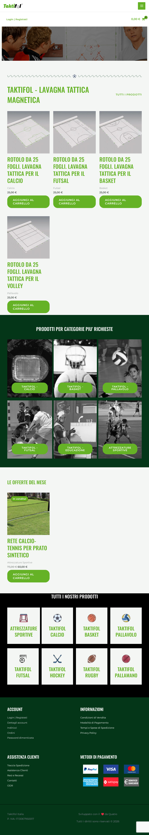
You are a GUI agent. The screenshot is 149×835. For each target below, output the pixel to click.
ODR (10, 785)
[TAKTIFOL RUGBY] (91, 658)
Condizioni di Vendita (93, 717)
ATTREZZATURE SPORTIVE (23, 631)
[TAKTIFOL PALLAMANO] (126, 658)
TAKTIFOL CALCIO (57, 631)
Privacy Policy (88, 733)
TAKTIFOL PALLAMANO (126, 672)
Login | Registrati (17, 717)
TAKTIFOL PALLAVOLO (126, 631)
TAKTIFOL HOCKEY (57, 672)
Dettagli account (17, 722)
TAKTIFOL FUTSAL (23, 672)
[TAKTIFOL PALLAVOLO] (126, 618)
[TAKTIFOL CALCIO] (57, 618)
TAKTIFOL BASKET (91, 631)
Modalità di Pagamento (94, 722)
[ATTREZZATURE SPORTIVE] (23, 618)
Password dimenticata (20, 737)
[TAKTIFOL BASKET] (91, 618)
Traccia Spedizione (18, 765)
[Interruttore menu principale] (141, 6)
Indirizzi (12, 727)
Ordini (11, 733)
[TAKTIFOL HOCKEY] (57, 658)
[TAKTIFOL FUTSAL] (23, 658)
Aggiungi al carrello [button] (23, 201)
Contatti (12, 780)
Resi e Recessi (15, 775)
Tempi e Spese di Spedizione (97, 727)
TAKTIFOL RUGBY (91, 672)
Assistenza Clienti (17, 770)
